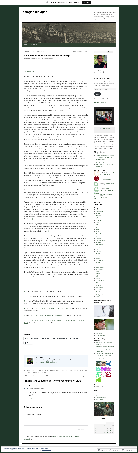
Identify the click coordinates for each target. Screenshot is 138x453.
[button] (100, 118)
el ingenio (98, 242)
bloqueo (98, 218)
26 (98, 433)
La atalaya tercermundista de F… (107, 196)
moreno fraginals (100, 267)
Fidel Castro (99, 251)
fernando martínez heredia (102, 247)
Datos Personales (34, 45)
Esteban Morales (100, 246)
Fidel (97, 249)
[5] (30, 248)
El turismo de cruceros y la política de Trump (47, 55)
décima (97, 231)
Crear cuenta (99, 392)
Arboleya (98, 213)
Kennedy (98, 262)
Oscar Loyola (99, 273)
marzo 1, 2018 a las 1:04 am (37, 388)
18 (95, 430)
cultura (97, 229)
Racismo (98, 278)
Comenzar (87, 2)
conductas (98, 226)
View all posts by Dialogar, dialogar (47, 362)
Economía (98, 238)
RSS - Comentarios (100, 335)
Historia (98, 253)
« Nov (95, 435)
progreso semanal (100, 275)
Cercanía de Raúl (100, 163)
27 (101, 433)
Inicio (25, 45)
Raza (97, 282)
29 (107, 433)
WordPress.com (99, 399)
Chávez (97, 222)
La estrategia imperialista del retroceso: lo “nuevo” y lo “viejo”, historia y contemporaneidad (105, 157)
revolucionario (99, 287)
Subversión (98, 293)
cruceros (58, 370)
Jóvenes (98, 258)
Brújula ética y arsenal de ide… (107, 173)
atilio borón (98, 215)
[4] (48, 231)
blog (97, 217)
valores (97, 296)
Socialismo (98, 289)
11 (95, 428)
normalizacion (99, 269)
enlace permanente (43, 372)
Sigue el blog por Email (102, 78)
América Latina (99, 211)
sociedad (98, 291)
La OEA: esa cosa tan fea (106, 178)
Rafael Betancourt (29, 71)
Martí (97, 264)
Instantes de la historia (101, 154)
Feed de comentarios (101, 397)
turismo (26, 372)
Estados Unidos (69, 370)
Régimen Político (100, 284)
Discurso (98, 237)
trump (85, 370)
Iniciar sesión (99, 394)
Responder (32, 398)
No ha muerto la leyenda (80, 51)
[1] (61, 139)
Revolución (98, 285)
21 (104, 430)
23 (110, 430)
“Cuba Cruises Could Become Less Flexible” (48, 315)
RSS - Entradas (99, 333)
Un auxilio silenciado (101, 161)
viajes (29, 372)
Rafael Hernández (100, 280)
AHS (97, 209)
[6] (54, 267)
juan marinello (99, 260)
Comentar (81, 429)
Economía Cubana (100, 240)
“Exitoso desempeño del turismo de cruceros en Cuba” (51, 308)
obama (97, 271)
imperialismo (99, 257)
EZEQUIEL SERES (105, 178)
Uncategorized (44, 370)
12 (98, 428)
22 (107, 430)
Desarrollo (98, 233)
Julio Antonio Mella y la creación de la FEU (36, 51)
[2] (73, 146)
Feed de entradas (100, 395)
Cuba (62, 370)
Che (97, 224)
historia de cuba (99, 255)
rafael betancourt (78, 370)
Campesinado (99, 220)
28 (104, 433)
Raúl (97, 276)
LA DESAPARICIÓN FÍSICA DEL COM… (107, 184)
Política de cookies (46, 450)
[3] (33, 219)
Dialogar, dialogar (34, 12)
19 (98, 430)
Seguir (97, 94)
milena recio (99, 266)
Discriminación (99, 235)
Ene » (112, 435)
